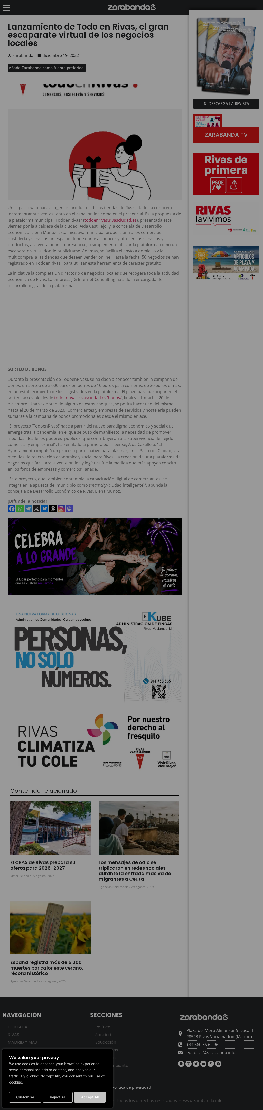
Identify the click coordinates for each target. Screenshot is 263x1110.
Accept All (90, 1097)
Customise (25, 1097)
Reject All (57, 1097)
